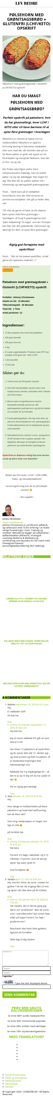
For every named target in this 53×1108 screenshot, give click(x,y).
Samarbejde (11, 1083)
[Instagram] (10, 549)
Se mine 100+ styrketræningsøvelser (26, 1031)
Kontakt (9, 1086)
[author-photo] (8, 515)
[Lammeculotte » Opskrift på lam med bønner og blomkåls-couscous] (26, 578)
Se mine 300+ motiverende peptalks (27, 1020)
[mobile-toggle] (4, 3)
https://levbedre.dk (12, 522)
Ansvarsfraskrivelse (15, 1074)
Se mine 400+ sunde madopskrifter (26, 1015)
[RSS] (20, 1069)
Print (8, 270)
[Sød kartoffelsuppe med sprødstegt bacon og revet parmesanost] (26, 663)
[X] (20, 549)
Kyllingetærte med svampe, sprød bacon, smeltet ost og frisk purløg (26, 642)
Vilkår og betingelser (16, 1077)
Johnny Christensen (11, 519)
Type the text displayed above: (31, 983)
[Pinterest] (15, 549)
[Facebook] (5, 549)
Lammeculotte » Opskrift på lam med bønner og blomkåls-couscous (26, 600)
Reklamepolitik (13, 1080)
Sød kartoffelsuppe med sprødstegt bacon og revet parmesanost (26, 684)
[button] (49, 3)
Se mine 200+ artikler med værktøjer (26, 1026)
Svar (9, 721)
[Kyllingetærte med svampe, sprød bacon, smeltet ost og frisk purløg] (26, 621)
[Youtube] (25, 549)
